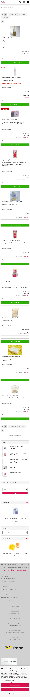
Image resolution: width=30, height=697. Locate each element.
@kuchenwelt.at (16, 634)
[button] (2, 14)
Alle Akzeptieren (15, 685)
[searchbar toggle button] (20, 2)
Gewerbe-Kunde (5, 584)
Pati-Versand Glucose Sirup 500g (11, 395)
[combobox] (13, 14)
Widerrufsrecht (4, 592)
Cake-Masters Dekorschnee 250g (11, 356)
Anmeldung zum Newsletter (7, 578)
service (12, 634)
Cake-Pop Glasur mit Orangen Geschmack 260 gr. (15, 554)
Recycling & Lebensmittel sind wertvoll (10, 597)
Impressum (4, 586)
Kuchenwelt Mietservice (6, 594)
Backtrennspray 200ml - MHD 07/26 (11, 77)
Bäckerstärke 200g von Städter (10, 119)
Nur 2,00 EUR (15, 522)
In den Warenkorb (15, 62)
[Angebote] (27, 502)
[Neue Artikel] (27, 539)
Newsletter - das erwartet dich (8, 581)
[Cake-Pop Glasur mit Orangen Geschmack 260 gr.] (15, 546)
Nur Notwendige (15, 689)
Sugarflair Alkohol (7, 37)
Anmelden (15, 493)
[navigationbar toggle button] (28, 2)
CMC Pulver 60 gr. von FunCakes (11, 240)
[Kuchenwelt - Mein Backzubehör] (3, 2)
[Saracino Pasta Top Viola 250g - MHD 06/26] (15, 510)
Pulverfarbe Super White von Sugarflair (12, 201)
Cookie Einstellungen (6, 600)
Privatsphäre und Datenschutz (8, 589)
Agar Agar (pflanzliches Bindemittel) (12, 160)
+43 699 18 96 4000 (16, 639)
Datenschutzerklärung (6, 682)
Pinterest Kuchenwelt (21, 570)
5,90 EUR (15, 558)
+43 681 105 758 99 (16, 618)
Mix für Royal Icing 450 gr (9, 279)
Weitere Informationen (15, 694)
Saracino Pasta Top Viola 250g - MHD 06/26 (15, 518)
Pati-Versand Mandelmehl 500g (10, 318)
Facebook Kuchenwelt (9, 570)
